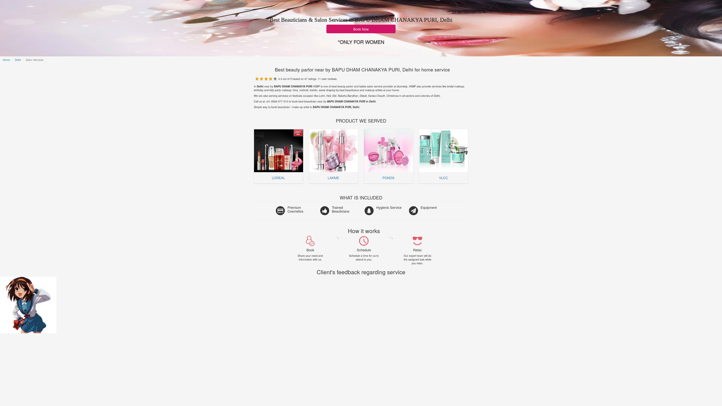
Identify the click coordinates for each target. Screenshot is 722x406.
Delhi (18, 60)
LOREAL (278, 177)
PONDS (388, 177)
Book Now (361, 29)
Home (6, 60)
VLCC (443, 177)
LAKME (333, 177)
